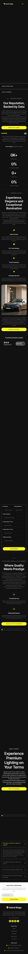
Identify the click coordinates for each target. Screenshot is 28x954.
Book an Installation (7, 92)
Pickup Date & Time (8, 521)
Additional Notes (7, 537)
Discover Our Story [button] (14, 329)
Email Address (18, 506)
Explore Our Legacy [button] (14, 127)
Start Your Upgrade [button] (14, 788)
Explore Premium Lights (7, 86)
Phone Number (6, 514)
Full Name (5, 506)
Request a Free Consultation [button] (14, 623)
